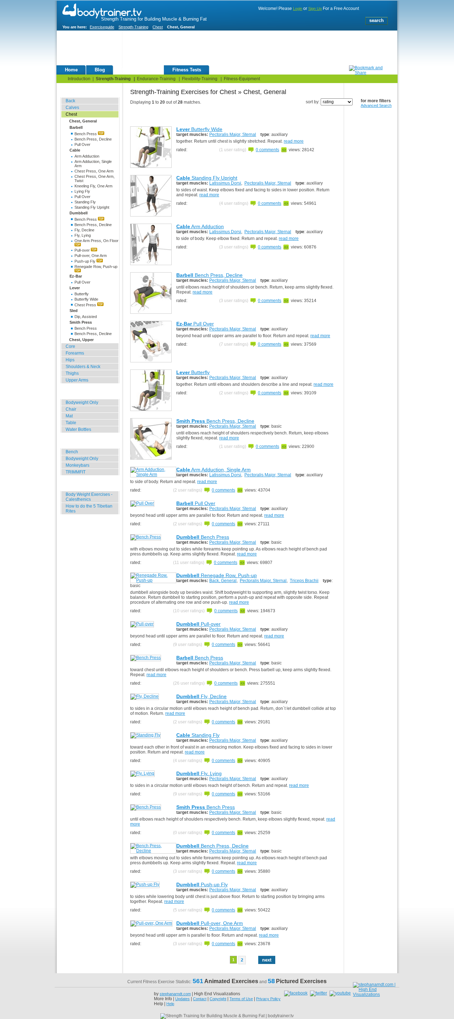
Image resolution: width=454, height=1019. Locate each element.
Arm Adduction (86, 156)
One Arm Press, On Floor (96, 241)
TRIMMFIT (75, 472)
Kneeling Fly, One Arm (93, 186)
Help (170, 1004)
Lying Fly (82, 191)
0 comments (267, 149)
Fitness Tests (186, 69)
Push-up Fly (85, 261)
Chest (158, 27)
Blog (100, 69)
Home (71, 69)
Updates (182, 999)
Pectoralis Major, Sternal (232, 134)
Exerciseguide (102, 27)
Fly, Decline (84, 230)
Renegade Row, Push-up (95, 266)
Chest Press (85, 305)
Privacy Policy (268, 999)
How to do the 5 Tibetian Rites (89, 509)
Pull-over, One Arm (90, 255)
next (266, 960)
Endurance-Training (156, 78)
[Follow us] (319, 993)
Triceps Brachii (304, 580)
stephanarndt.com (175, 994)
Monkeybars (77, 465)
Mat (69, 415)
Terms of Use (241, 999)
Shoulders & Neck (83, 366)
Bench (72, 451)
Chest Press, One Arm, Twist (94, 178)
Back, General (223, 580)
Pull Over (82, 144)
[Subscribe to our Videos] (340, 993)
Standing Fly (85, 202)
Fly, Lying (82, 235)
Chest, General (83, 121)
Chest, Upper (81, 340)
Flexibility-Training (199, 78)
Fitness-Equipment (242, 78)
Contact (199, 999)
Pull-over (82, 250)
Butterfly (81, 294)
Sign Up (315, 8)
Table (71, 422)
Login (297, 8)
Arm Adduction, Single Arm (93, 163)
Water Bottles (78, 429)
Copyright (218, 999)
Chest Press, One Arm (94, 171)
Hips (70, 359)
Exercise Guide (138, 69)
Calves (72, 107)
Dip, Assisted (85, 316)
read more (294, 141)
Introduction (79, 78)
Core (70, 346)
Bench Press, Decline (93, 139)
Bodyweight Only (82, 402)
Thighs (72, 373)
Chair (71, 409)
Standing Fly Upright (91, 207)
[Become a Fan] (296, 993)
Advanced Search (376, 105)
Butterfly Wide (86, 299)
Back (70, 100)
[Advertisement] (220, 49)
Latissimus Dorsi (225, 183)
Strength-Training (133, 27)
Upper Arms (77, 380)
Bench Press (86, 134)
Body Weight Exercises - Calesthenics (89, 497)
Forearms (75, 353)
